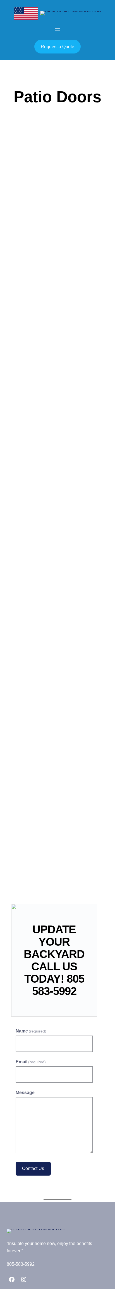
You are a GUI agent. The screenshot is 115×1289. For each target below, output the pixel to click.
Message (25, 1092)
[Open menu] (57, 29)
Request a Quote (57, 46)
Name (31, 1031)
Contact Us (33, 1168)
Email (31, 1061)
